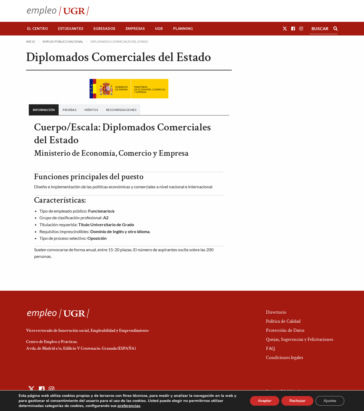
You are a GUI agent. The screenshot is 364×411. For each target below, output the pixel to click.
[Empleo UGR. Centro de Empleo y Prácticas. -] (58, 10)
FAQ (270, 348)
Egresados (104, 28)
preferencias (129, 405)
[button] (285, 28)
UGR (159, 28)
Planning (183, 28)
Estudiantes (70, 28)
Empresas (135, 28)
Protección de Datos (285, 330)
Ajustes (329, 400)
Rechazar (297, 400)
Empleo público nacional (63, 41)
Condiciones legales (284, 357)
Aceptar (264, 400)
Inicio (30, 41)
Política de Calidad (283, 321)
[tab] (44, 109)
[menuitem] (37, 28)
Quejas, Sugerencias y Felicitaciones (299, 339)
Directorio (276, 312)
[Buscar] (335, 28)
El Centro (37, 28)
